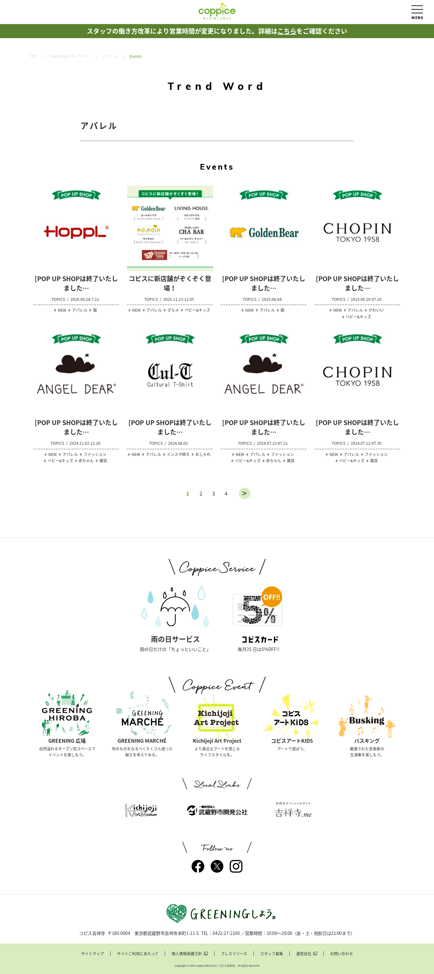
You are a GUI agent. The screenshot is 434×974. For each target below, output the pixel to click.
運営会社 (303, 953)
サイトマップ (92, 953)
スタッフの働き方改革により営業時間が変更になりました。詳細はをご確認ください (217, 31)
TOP (33, 56)
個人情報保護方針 (187, 953)
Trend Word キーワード (69, 56)
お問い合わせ (341, 953)
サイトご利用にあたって (138, 953)
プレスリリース (234, 953)
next (244, 493)
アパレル (110, 56)
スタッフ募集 (271, 953)
